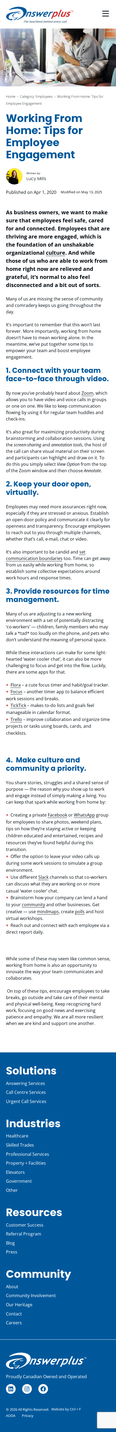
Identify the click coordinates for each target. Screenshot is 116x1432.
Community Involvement (31, 1295)
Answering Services (25, 1083)
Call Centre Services (26, 1092)
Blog (10, 1243)
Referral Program (23, 1234)
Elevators (15, 1172)
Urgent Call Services (26, 1101)
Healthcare (17, 1136)
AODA (10, 1415)
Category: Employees (36, 96)
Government (19, 1181)
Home (10, 96)
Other (12, 1190)
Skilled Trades (20, 1145)
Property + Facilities (26, 1163)
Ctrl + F (75, 1409)
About (12, 1287)
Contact (14, 1314)
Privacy (27, 1415)
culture (55, 252)
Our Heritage (19, 1305)
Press (11, 1252)
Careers (14, 1323)
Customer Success (24, 1225)
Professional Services (27, 1154)
